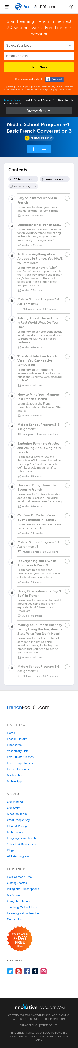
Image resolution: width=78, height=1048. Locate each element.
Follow (41, 149)
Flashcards (14, 744)
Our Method (15, 801)
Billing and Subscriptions (23, 889)
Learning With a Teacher (23, 913)
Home (11, 732)
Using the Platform (19, 901)
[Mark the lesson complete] (67, 198)
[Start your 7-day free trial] (20, 939)
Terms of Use (48, 86)
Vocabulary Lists (17, 751)
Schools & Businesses (21, 844)
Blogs (10, 850)
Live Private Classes (20, 757)
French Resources (19, 769)
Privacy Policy (62, 86)
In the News (15, 832)
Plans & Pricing (17, 826)
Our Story (13, 807)
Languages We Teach (21, 838)
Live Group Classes (20, 763)
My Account (14, 895)
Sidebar (39, 110)
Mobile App (14, 781)
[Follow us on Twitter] (10, 971)
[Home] (35, 9)
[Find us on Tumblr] (35, 971)
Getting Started (17, 883)
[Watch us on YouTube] (18, 971)
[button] (71, 6)
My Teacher (14, 775)
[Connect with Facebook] (54, 79)
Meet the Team (17, 814)
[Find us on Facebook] (27, 971)
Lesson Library (12, 100)
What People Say (18, 820)
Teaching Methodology (22, 907)
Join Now (39, 67)
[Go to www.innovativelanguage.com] (39, 1006)
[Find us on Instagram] (43, 971)
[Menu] (6, 6)
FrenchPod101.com (53, 1019)
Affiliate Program (18, 856)
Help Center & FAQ (19, 876)
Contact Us (14, 919)
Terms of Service (57, 1036)
